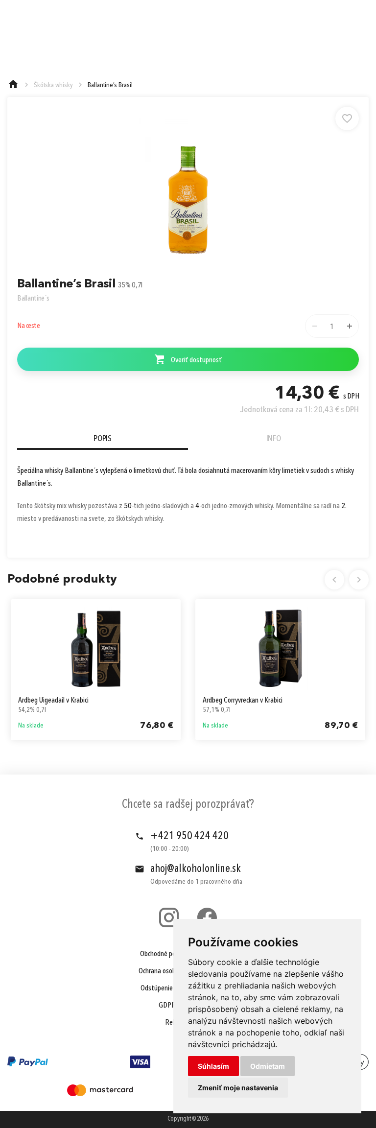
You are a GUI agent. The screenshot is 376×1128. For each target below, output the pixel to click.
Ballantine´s (33, 299)
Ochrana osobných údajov (173, 971)
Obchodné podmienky (169, 954)
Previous (334, 579)
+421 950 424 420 (189, 836)
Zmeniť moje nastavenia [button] (238, 1087)
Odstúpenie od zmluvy (171, 988)
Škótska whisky (53, 85)
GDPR (167, 1006)
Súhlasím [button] (213, 1066)
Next (359, 579)
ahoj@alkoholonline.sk (195, 869)
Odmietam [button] (267, 1066)
